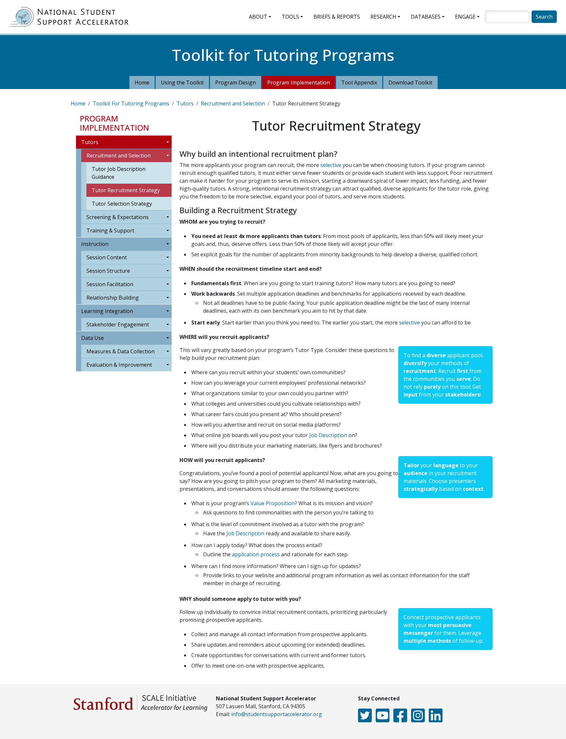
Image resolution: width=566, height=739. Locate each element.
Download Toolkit (410, 82)
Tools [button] (290, 16)
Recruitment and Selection (233, 103)
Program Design (235, 82)
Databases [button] (426, 16)
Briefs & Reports (336, 16)
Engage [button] (465, 16)
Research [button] (383, 16)
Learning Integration (107, 311)
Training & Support (110, 230)
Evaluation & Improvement (119, 364)
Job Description (328, 435)
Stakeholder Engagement (117, 324)
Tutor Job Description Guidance (118, 172)
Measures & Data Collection (120, 351)
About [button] (258, 16)
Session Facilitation (109, 284)
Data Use (92, 338)
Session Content (106, 257)
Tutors (185, 103)
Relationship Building (112, 297)
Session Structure (108, 270)
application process (256, 554)
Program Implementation (298, 82)
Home (142, 82)
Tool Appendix (359, 82)
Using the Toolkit (182, 82)
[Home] (71, 17)
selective (331, 165)
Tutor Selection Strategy (122, 203)
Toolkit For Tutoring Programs (131, 103)
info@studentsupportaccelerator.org (276, 714)
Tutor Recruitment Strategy (126, 190)
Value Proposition (273, 503)
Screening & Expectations (117, 217)
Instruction (94, 244)
